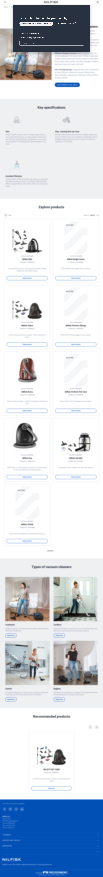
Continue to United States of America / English (35, 23)
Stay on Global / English (64, 23)
